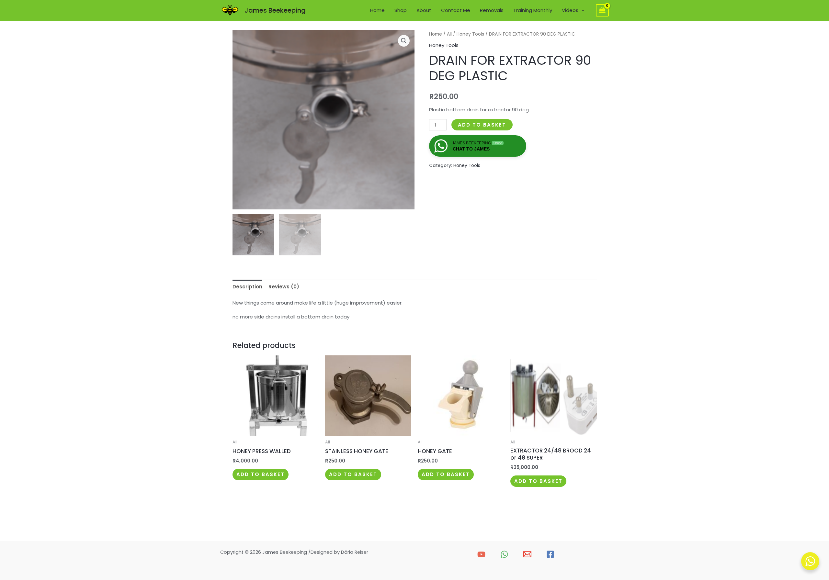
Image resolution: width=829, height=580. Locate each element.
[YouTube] (481, 554)
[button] (404, 41)
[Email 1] (527, 554)
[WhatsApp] (504, 554)
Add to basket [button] (260, 474)
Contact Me (455, 10)
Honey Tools (470, 34)
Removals (492, 10)
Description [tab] (247, 286)
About (423, 10)
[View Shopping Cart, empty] (602, 10)
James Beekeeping (275, 10)
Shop (400, 10)
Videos (570, 10)
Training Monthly (532, 10)
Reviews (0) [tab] (283, 286)
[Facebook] (550, 554)
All (449, 34)
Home (377, 10)
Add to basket (482, 124)
